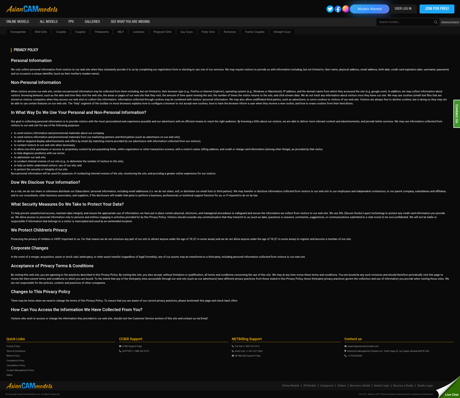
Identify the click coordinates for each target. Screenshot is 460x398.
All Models (309, 385)
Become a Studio (403, 385)
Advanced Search (450, 22)
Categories (327, 385)
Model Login (381, 385)
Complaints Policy (15, 360)
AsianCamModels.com (29, 394)
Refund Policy (13, 356)
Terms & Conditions (15, 351)
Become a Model (360, 385)
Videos (341, 385)
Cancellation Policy (15, 365)
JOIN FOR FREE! (437, 9)
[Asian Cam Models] (32, 9)
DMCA (9, 375)
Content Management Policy (20, 370)
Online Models (290, 385)
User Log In (403, 9)
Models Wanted (370, 9)
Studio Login (425, 385)
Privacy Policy (13, 346)
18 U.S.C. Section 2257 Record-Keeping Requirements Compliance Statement (395, 394)
